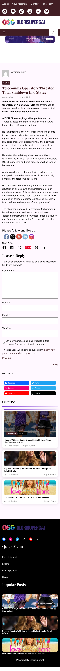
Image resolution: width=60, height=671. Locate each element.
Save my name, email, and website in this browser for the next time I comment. (27, 342)
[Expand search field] (53, 32)
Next (55, 364)
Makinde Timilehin (12, 446)
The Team (48, 3)
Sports (22, 433)
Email (6, 315)
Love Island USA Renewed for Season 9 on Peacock (26, 497)
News (6, 82)
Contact (35, 3)
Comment (8, 270)
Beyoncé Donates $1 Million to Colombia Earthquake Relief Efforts (27, 469)
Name (6, 302)
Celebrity (11, 433)
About (5, 3)
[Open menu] (4, 32)
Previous (6, 357)
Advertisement (19, 3)
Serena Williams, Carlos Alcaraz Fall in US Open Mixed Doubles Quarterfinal (28, 441)
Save (29, 247)
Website (6, 328)
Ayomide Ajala (7, 97)
